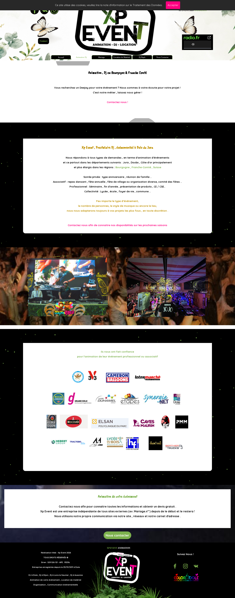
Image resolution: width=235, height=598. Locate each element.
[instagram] (185, 566)
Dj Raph (142, 57)
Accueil (61, 57)
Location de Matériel (122, 57)
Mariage (101, 57)
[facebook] (175, 566)
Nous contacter (117, 535)
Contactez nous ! (117, 102)
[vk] (196, 566)
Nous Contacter (162, 57)
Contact (43, 41)
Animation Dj (81, 57)
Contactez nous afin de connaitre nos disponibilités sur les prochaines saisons (117, 225)
